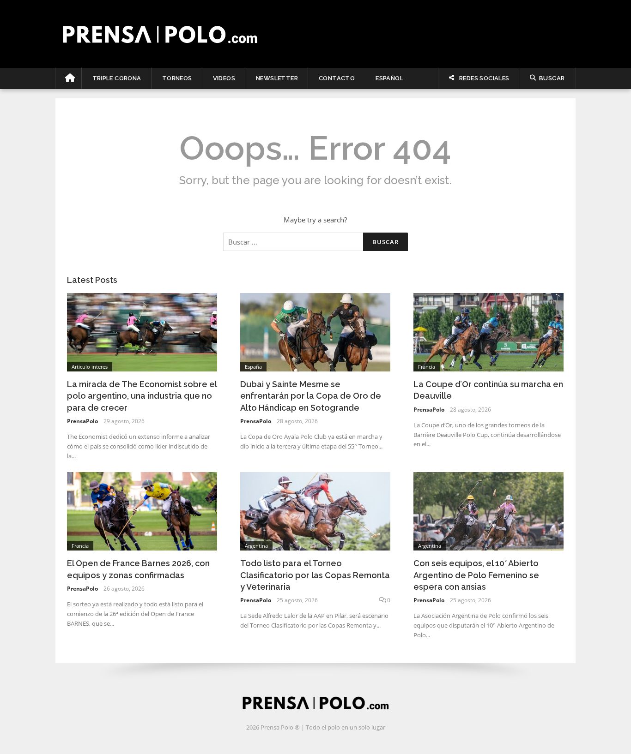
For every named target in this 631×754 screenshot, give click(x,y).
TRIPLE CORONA (116, 78)
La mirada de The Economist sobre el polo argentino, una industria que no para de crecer (142, 395)
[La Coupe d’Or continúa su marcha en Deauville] (488, 331)
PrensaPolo (82, 421)
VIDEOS (224, 78)
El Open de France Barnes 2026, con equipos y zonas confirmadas (138, 569)
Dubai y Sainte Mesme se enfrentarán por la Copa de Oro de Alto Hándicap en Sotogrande (310, 395)
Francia (426, 366)
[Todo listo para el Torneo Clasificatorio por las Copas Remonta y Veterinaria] (315, 510)
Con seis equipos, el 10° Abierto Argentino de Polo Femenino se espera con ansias (476, 574)
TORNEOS (177, 78)
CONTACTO (337, 78)
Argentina (256, 545)
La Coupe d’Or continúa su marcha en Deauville (488, 390)
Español (389, 78)
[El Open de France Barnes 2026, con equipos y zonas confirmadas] (142, 510)
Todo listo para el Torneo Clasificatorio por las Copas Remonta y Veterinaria (315, 574)
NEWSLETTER (277, 78)
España (253, 366)
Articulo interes (90, 366)
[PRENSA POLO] (316, 34)
